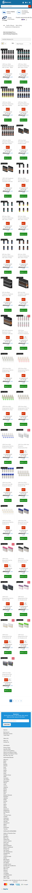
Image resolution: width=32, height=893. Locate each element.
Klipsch (5, 782)
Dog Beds (5, 844)
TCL (4, 813)
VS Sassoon (6, 823)
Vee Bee (5, 821)
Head (4, 773)
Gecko (5, 770)
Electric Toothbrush (8, 847)
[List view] (5, 43)
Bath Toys (5, 838)
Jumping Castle (7, 856)
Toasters (5, 872)
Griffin (4, 772)
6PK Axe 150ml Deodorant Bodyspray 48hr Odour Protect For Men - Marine (7, 256)
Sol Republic (6, 812)
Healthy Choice (7, 775)
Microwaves (6, 859)
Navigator (5, 796)
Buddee (5, 764)
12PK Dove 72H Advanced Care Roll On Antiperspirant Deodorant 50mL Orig (23, 523)
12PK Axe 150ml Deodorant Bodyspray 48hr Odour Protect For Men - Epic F (7, 104)
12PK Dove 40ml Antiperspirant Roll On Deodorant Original (7, 446)
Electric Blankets (7, 845)
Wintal (5, 826)
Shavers (5, 870)
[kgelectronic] (11, 2)
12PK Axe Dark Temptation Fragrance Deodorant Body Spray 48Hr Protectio (23, 142)
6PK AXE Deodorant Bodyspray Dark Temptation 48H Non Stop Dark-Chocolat (7, 333)
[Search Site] (29, 6)
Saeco (5, 804)
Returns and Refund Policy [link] (10, 752)
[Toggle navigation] (30, 2)
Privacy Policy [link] (6, 747)
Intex (4, 793)
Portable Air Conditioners (9, 865)
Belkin (4, 761)
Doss (4, 767)
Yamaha (5, 829)
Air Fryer (5, 835)
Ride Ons (5, 868)
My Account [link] (6, 732)
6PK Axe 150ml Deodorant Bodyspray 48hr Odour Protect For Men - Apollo (7, 218)
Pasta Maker (6, 861)
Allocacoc (5, 759)
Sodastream (6, 810)
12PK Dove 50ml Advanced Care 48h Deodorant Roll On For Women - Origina (7, 485)
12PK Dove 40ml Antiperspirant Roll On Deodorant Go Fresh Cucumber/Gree (7, 409)
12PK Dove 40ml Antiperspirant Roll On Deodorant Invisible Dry (23, 409)
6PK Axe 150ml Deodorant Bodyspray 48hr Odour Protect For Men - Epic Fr (23, 218)
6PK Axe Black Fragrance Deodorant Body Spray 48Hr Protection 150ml (7, 294)
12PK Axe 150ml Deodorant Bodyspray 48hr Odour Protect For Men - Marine (23, 104)
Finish (4, 769)
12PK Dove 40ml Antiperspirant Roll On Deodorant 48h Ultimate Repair (23, 371)
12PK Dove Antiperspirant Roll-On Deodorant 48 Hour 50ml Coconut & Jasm (7, 638)
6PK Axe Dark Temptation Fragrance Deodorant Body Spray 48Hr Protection (23, 295)
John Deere (6, 779)
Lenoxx (5, 786)
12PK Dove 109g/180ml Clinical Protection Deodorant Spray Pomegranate (23, 333)
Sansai (5, 807)
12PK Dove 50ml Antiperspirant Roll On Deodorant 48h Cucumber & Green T (23, 485)
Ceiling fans (6, 839)
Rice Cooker (6, 867)
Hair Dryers (6, 850)
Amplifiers (5, 836)
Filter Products (7, 39)
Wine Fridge (6, 878)
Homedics (5, 778)
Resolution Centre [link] (7, 733)
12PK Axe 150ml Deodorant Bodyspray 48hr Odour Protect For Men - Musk (7, 142)
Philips (5, 799)
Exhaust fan (6, 848)
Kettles (5, 858)
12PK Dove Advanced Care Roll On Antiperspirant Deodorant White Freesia (23, 562)
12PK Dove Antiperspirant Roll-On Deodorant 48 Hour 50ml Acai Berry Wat (23, 600)
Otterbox (5, 798)
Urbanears (6, 818)
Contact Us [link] (6, 742)
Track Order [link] (6, 735)
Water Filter (6, 876)
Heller (4, 776)
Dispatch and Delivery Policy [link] (10, 754)
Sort (13, 43)
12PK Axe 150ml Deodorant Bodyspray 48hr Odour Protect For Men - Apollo (23, 66)
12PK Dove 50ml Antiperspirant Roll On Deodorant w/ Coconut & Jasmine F (7, 523)
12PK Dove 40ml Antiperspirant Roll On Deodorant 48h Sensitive (7, 371)
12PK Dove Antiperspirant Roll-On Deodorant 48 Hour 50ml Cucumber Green (23, 638)
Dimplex (5, 765)
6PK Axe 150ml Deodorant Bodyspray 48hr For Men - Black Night (23, 180)
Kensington (6, 781)
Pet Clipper (6, 862)
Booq (4, 762)
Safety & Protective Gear (9, 833)
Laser (4, 784)
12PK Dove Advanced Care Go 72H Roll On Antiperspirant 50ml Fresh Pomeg (7, 562)
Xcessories (6, 827)
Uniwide (5, 816)
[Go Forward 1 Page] (21, 700)
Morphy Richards (7, 795)
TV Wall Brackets (7, 875)
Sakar (4, 806)
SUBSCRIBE (7, 724)
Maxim (5, 790)
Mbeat (5, 792)
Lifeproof (5, 787)
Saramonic (6, 809)
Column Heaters (7, 841)
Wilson (5, 824)
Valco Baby (6, 819)
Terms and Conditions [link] (8, 750)
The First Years (7, 815)
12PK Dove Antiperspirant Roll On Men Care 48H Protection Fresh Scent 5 (7, 600)
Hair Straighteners (7, 851)
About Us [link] (5, 740)
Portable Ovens (7, 864)
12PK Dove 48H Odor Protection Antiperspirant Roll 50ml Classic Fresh (23, 447)
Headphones (6, 853)
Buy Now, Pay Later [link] (8, 755)
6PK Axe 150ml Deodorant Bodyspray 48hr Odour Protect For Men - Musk (23, 256)
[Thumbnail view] (2, 43)
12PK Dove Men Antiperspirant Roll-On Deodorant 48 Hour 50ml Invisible (7, 675)
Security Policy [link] (7, 749)
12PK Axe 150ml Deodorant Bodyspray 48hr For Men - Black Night (7, 66)
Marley (5, 789)
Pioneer (5, 801)
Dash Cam (6, 842)
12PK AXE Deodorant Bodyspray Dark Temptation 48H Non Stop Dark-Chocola (7, 180)
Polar (4, 802)
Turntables (6, 873)
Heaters (5, 855)
